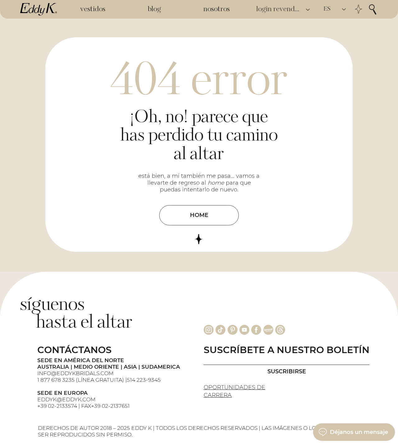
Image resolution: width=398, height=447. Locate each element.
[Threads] (280, 330)
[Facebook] (256, 330)
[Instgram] (209, 330)
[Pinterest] (233, 330)
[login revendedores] (308, 9)
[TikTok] (220, 330)
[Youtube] (244, 330)
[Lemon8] (268, 330)
